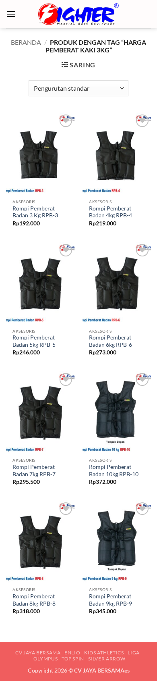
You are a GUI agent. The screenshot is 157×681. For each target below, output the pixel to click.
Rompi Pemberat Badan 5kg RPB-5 (34, 341)
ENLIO (72, 653)
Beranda (26, 42)
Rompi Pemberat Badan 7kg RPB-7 (34, 470)
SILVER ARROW (107, 659)
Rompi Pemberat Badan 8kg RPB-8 (34, 600)
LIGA (133, 653)
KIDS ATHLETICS (104, 653)
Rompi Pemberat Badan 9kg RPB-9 (110, 600)
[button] (11, 14)
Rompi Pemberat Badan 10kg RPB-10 (113, 470)
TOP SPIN (73, 659)
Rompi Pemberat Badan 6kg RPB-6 (110, 341)
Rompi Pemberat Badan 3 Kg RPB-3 (35, 212)
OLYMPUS (45, 659)
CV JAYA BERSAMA (37, 653)
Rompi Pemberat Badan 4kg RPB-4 (110, 212)
